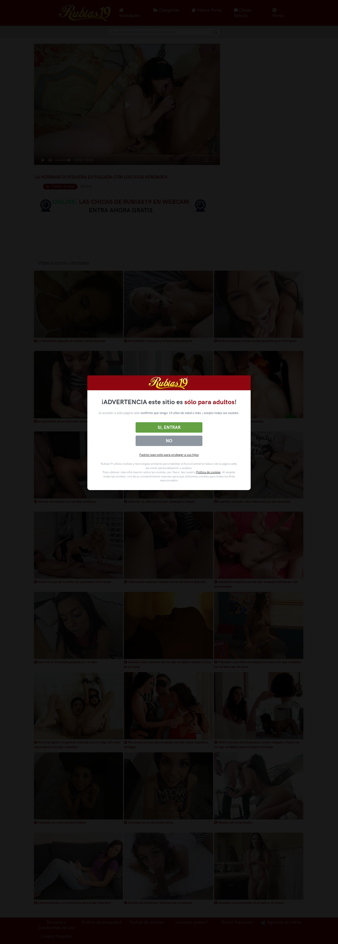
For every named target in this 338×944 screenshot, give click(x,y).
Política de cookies (208, 472)
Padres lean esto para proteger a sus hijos (169, 455)
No (169, 441)
